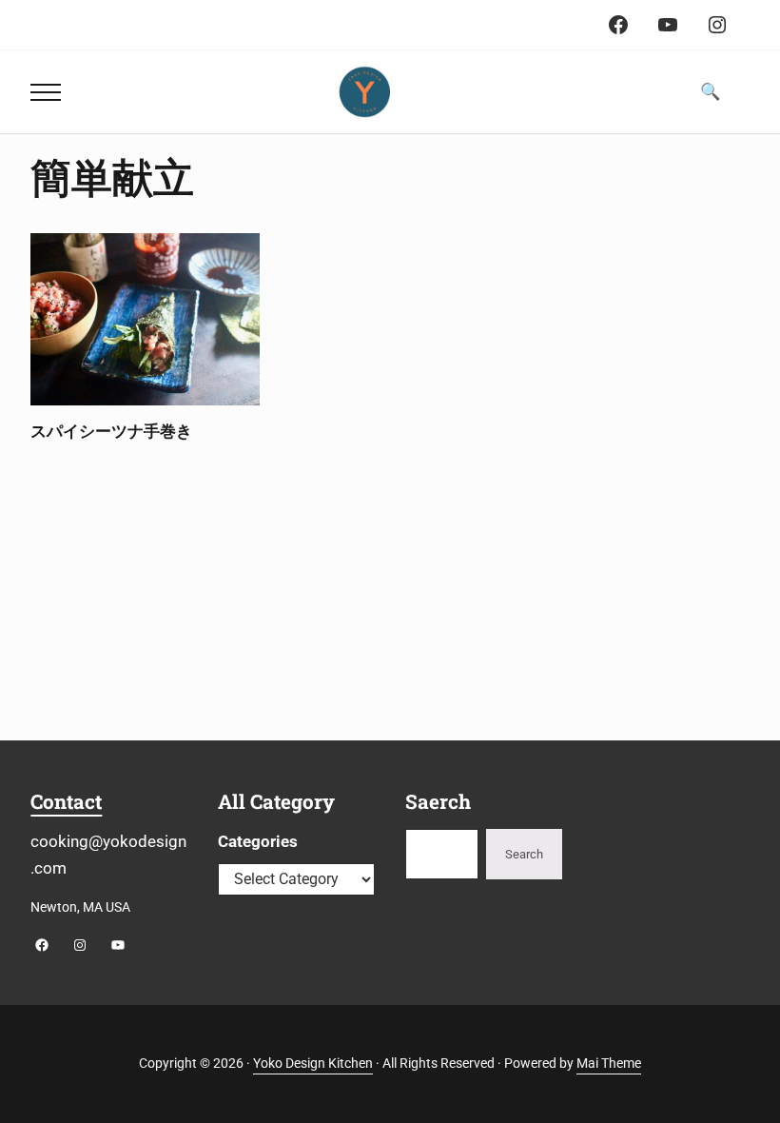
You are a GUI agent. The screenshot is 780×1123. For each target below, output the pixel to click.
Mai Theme (608, 1063)
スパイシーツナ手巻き (111, 431)
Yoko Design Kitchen (313, 1063)
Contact (66, 801)
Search (524, 854)
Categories (258, 841)
